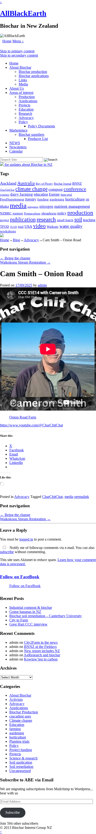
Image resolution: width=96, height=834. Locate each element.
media (18, 205)
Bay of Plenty (44, 183)
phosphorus (48, 213)
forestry (30, 199)
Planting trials (19, 741)
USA (28, 226)
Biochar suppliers (31, 134)
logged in (26, 539)
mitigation (32, 206)
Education (26, 109)
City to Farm (18, 620)
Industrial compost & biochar (30, 607)
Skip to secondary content (19, 55)
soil (78, 219)
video (39, 226)
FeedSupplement (12, 199)
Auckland (8, 183)
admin (42, 285)
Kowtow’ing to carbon (41, 659)
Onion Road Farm (22, 417)
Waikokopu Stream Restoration (25, 262)
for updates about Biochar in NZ (28, 165)
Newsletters (18, 147)
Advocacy (26, 118)
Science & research (23, 758)
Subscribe (12, 812)
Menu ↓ (18, 41)
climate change (31, 189)
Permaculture (32, 213)
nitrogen (46, 206)
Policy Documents (41, 126)
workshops (8, 231)
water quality (70, 226)
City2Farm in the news (41, 642)
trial (21, 226)
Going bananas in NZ (25, 612)
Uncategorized (20, 771)
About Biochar (20, 67)
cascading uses (20, 716)
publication (23, 219)
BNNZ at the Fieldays (40, 647)
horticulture (75, 199)
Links (23, 80)
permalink (81, 497)
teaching (89, 220)
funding (43, 199)
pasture (18, 213)
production (80, 212)
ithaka (4, 206)
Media (23, 84)
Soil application (20, 762)
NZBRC (6, 213)
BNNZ (77, 183)
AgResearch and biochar (42, 655)
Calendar (16, 151)
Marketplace (18, 130)
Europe (54, 194)
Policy (23, 122)
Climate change (20, 720)
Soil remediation (21, 767)
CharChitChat (7, 189)
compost (55, 189)
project (4, 220)
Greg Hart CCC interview (28, 624)
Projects (24, 105)
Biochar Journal (62, 183)
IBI (87, 199)
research (46, 219)
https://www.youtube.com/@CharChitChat (31, 425)
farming (15, 729)
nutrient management (72, 206)
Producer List (38, 139)
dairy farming (21, 194)
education (41, 194)
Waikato (52, 226)
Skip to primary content (17, 51)
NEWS (14, 143)
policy (61, 213)
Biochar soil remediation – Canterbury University (45, 616)
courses (4, 194)
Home (6, 41)
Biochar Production (23, 712)
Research (25, 114)
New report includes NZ (42, 651)
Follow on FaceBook (19, 576)
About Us (16, 88)
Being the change (15, 258)
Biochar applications (34, 76)
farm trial (66, 194)
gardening (57, 199)
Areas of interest (21, 93)
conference (75, 189)
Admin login (62, 828)
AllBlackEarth (23, 13)
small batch (65, 220)
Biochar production (33, 72)
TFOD (4, 226)
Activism (16, 699)
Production (27, 97)
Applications (28, 101)
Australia (26, 183)
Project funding (20, 750)
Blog (16, 240)
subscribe (7, 552)
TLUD (13, 226)
